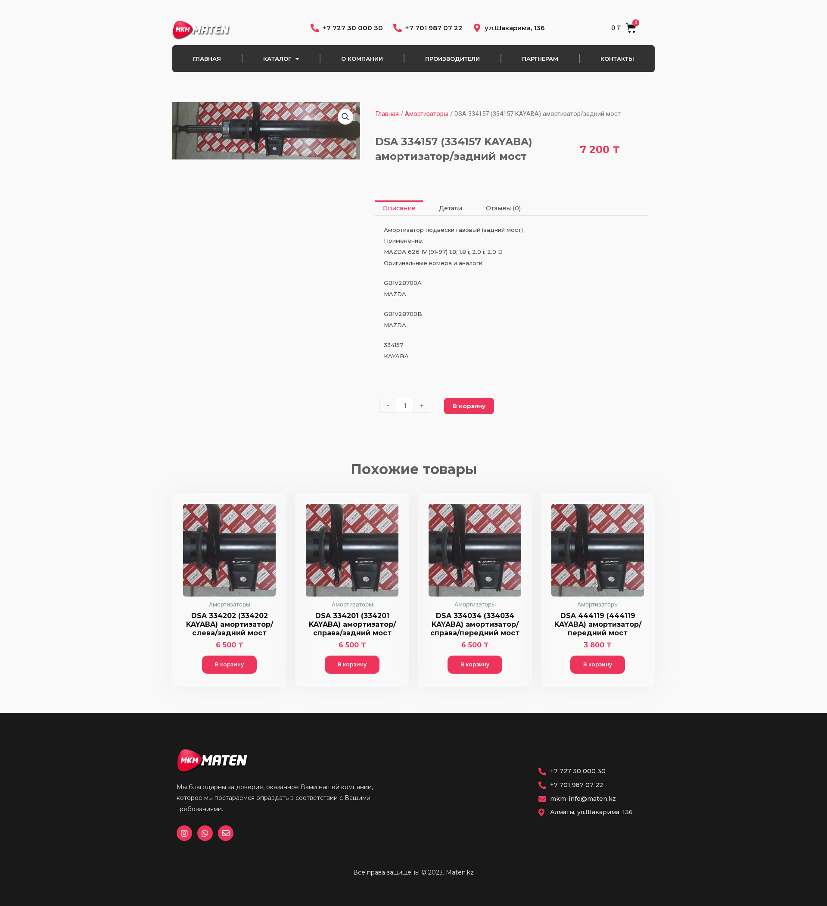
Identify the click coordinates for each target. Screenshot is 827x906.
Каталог (277, 58)
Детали (450, 208)
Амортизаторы (426, 114)
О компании (362, 58)
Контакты (617, 58)
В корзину (469, 406)
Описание (399, 208)
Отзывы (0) (503, 208)
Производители (452, 58)
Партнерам (540, 58)
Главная (207, 58)
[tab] (399, 208)
